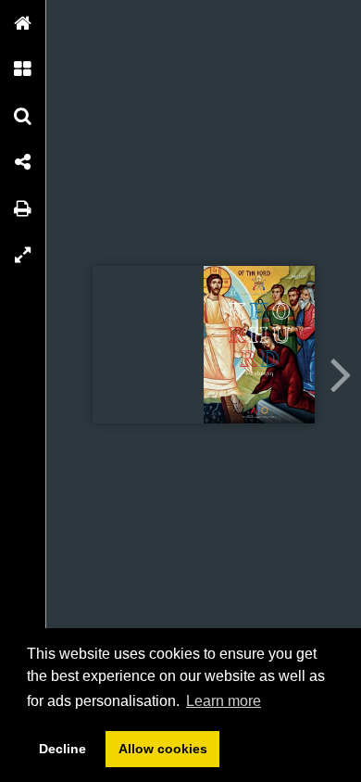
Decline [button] (62, 748)
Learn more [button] (223, 701)
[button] (23, 23)
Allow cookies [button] (162, 748)
